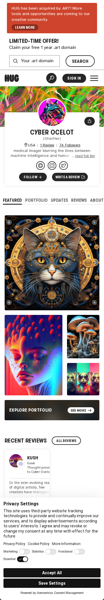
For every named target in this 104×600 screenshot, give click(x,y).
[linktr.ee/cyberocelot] (40, 165)
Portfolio (36, 200)
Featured (12, 200)
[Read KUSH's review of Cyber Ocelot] (27, 478)
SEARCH (80, 61)
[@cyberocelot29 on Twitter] (63, 165)
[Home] (12, 78)
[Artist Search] (51, 78)
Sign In (74, 78)
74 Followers (69, 145)
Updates (59, 200)
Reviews (79, 200)
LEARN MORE (25, 27)
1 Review (47, 145)
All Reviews (66, 441)
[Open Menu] (94, 78)
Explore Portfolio (30, 410)
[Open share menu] (89, 121)
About (97, 200)
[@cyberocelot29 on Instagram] (52, 165)
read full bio (85, 156)
